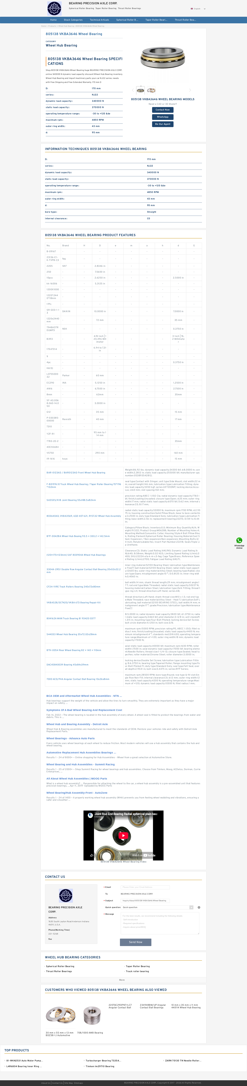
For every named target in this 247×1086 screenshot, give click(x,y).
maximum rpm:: (54, 120)
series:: (50, 94)
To (106, 894)
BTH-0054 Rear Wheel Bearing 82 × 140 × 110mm (74, 650)
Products (52, 26)
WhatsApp (162, 117)
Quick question (112, 907)
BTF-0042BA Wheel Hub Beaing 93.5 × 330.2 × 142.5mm (78, 536)
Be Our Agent (162, 124)
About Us (45, 1083)
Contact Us (57, 1083)
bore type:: (51, 212)
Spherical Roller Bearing (129, 20)
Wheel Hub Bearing (66, 26)
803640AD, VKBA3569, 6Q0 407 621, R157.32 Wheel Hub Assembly (84, 516)
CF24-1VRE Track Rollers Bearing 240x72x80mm (73, 586)
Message (109, 914)
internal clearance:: (56, 218)
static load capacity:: (58, 107)
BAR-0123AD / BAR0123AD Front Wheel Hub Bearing (76, 472)
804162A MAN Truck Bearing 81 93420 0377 (71, 618)
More (122, 980)
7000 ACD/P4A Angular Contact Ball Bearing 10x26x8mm (78, 679)
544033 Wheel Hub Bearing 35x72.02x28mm (72, 634)
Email (107, 887)
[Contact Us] (239, 543)
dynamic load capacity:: (59, 101)
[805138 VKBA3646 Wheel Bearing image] (163, 57)
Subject (108, 901)
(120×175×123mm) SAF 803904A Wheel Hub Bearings (76, 555)
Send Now (135, 942)
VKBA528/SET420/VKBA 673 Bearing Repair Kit (73, 602)
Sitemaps (78, 1083)
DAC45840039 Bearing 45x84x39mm (67, 664)
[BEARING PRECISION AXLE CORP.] (54, 8)
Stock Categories (73, 20)
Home (53, 20)
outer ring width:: (55, 126)
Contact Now (163, 109)
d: (47, 132)
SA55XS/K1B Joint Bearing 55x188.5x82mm (71, 500)
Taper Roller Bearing (157, 20)
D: (47, 88)
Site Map (68, 1083)
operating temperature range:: (63, 113)
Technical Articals (99, 20)
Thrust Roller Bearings (187, 20)
